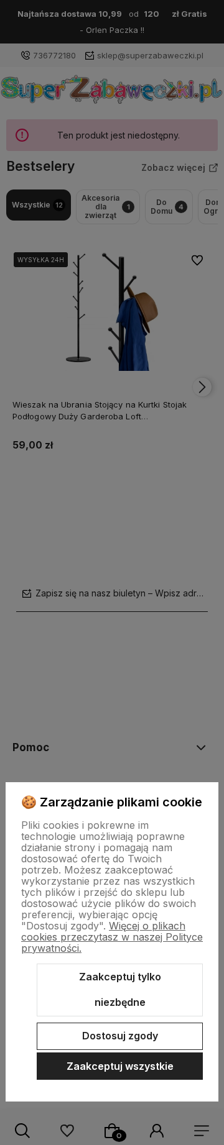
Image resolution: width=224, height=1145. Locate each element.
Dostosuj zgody (120, 1035)
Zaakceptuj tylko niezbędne (120, 989)
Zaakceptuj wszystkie (120, 1066)
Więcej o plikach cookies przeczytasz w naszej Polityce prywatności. (112, 936)
